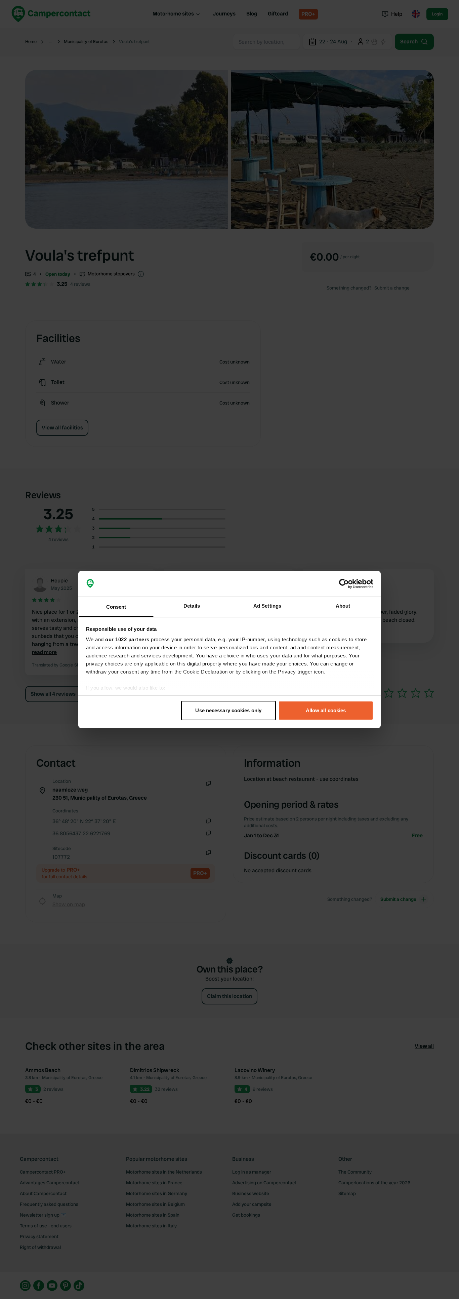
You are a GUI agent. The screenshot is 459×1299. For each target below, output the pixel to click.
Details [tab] (191, 606)
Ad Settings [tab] (267, 606)
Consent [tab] (116, 607)
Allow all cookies (326, 710)
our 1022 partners (127, 639)
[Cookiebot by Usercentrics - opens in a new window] (344, 584)
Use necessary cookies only (228, 710)
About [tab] (343, 606)
